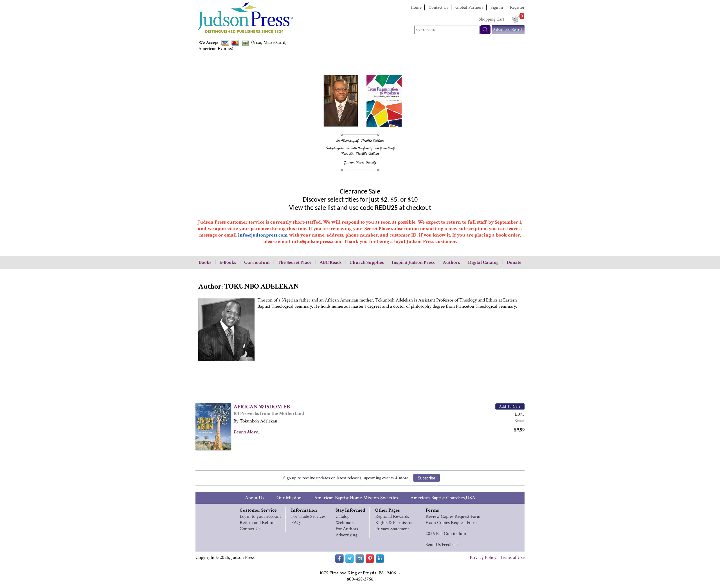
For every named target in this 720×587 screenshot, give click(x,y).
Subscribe (426, 478)
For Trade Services (308, 516)
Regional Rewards (392, 516)
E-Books (227, 262)
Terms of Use (512, 557)
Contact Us (438, 7)
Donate (514, 262)
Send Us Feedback (442, 544)
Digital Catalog (483, 262)
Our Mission (289, 497)
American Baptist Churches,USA (442, 497)
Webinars (345, 522)
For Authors (347, 529)
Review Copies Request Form (453, 516)
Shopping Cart (491, 19)
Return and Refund (258, 522)
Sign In (496, 7)
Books (205, 262)
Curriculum (257, 262)
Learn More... (246, 432)
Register (517, 7)
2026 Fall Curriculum (446, 533)
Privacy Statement (392, 529)
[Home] (244, 34)
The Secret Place (295, 262)
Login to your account (260, 516)
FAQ (295, 522)
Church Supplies (367, 262)
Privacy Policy (483, 557)
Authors (451, 262)
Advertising (346, 535)
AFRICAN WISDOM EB (261, 406)
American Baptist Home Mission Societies (356, 497)
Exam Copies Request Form (451, 522)
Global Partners (469, 7)
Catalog (343, 516)
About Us (254, 497)
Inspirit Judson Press (413, 262)
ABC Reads (331, 262)
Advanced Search (508, 30)
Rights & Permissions (395, 522)
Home (416, 7)
